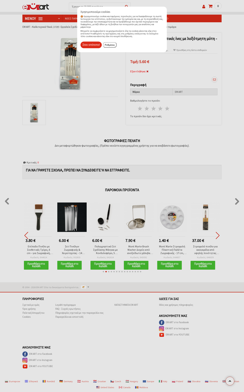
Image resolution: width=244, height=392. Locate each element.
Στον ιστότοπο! (91, 44)
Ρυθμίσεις (110, 45)
